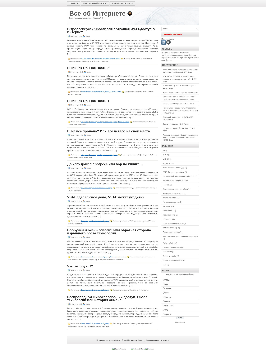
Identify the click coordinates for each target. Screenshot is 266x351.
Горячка (166, 185)
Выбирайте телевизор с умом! (175, 92)
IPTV (164, 154)
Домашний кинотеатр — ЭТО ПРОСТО (178, 117)
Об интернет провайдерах (173, 223)
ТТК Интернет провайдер (173, 260)
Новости (166, 219)
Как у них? (167, 206)
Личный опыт (168, 210)
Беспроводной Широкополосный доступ (106, 58)
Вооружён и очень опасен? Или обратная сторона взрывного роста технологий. (109, 231)
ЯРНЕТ (168, 301)
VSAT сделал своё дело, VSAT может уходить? (105, 197)
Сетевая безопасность (118, 257)
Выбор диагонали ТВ (122, 3)
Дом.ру (168, 297)
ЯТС (166, 310)
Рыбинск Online (115, 91)
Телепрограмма (172, 34)
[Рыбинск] (149, 349)
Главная (74, 3)
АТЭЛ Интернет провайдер (173, 172)
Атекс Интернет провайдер (173, 167)
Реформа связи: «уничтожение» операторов (180, 236)
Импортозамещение (171, 202)
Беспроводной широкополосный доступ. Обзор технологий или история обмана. (107, 298)
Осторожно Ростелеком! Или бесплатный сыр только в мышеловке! (179, 98)
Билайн (168, 288)
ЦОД (164, 264)
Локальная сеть (169, 215)
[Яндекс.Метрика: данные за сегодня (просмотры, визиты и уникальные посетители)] (119, 349)
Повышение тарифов (171, 232)
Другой (168, 314)
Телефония (167, 251)
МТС (167, 293)
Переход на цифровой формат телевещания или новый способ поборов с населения (180, 136)
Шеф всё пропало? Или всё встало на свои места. (109, 131)
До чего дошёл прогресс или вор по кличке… (105, 164)
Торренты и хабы (169, 256)
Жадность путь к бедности (173, 193)
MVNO (165, 159)
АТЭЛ (167, 280)
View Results (180, 322)
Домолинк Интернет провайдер (175, 189)
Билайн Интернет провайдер (174, 180)
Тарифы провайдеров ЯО (95, 3)
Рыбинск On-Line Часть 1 (88, 101)
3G (82, 58)
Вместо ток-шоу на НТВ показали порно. (179, 85)
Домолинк (169, 305)
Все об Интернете (97, 13)
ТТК (166, 284)
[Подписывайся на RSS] (129, 13)
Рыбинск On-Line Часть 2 (88, 68)
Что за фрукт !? (80, 266)
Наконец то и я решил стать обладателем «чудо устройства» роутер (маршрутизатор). (180, 109)
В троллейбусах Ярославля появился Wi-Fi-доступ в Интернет (111, 30)
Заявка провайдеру (170, 124)
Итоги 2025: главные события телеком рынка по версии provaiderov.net (180, 70)
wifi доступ (87, 58)
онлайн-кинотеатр (170, 227)
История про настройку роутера (175, 128)
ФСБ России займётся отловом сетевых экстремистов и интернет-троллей (178, 77)
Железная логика (170, 197)
